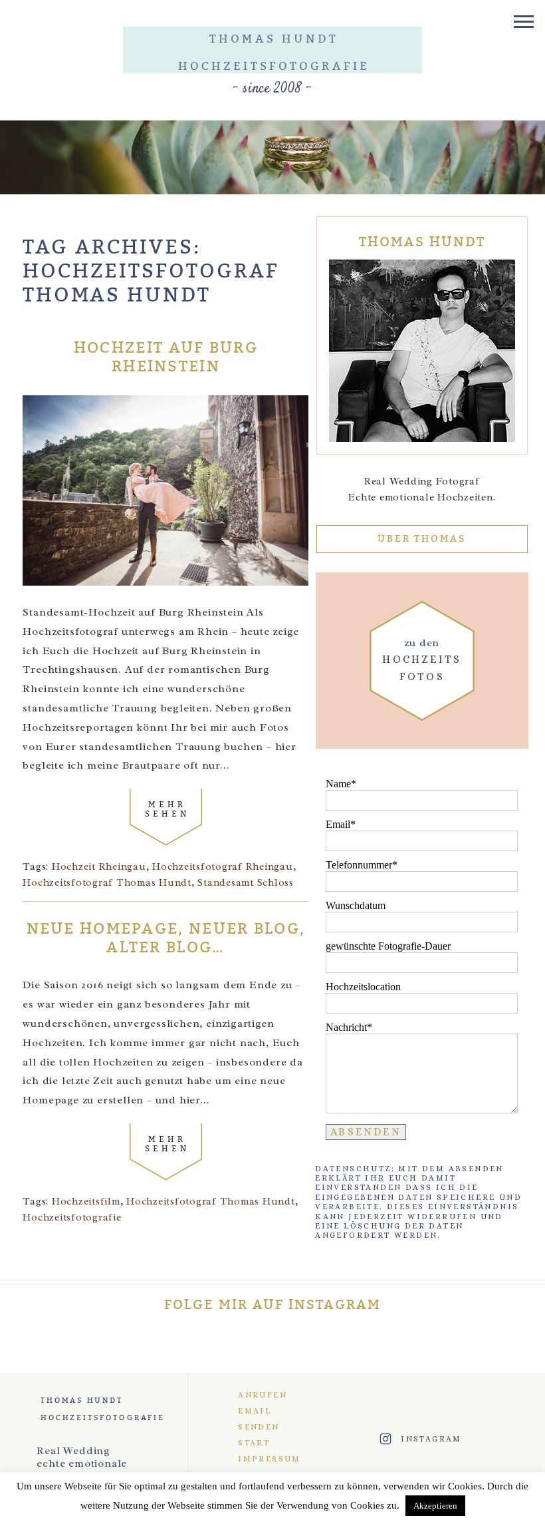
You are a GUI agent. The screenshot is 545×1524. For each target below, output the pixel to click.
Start (254, 1442)
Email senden (258, 1418)
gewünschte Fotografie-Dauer (388, 946)
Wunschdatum (355, 905)
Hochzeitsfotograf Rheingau (222, 866)
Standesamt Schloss (245, 882)
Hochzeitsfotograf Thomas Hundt (107, 882)
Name (338, 783)
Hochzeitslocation (363, 986)
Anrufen (262, 1395)
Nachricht (346, 1027)
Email (338, 824)
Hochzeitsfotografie (72, 1217)
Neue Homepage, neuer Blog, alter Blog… (166, 938)
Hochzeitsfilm (86, 1201)
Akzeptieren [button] (435, 1506)
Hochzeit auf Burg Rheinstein (166, 357)
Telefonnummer (359, 864)
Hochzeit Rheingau (99, 866)
